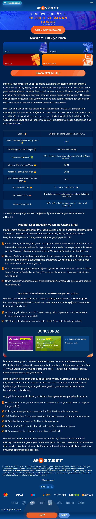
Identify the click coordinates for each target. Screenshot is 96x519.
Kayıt (42, 515)
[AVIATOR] (21, 60)
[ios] (51, 487)
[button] (92, 507)
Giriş (64, 515)
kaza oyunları (48, 73)
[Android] (48, 487)
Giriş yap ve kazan (48, 30)
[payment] (48, 495)
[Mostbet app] (67, 60)
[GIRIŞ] (25, 47)
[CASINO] (71, 47)
